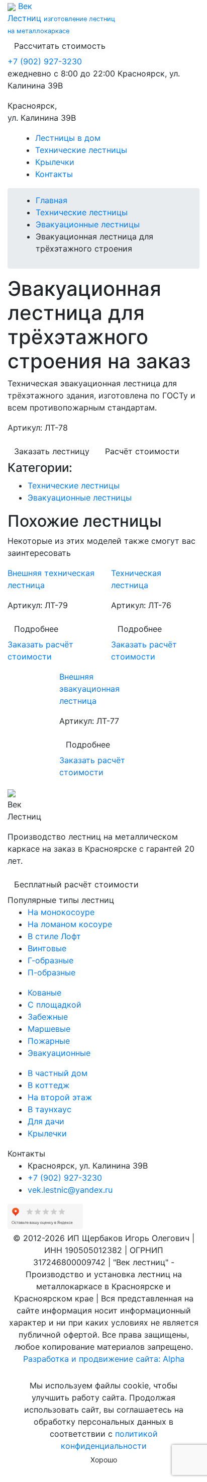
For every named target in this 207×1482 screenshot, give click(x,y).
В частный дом (57, 1073)
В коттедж (48, 1085)
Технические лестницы (81, 150)
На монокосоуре (61, 912)
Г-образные (50, 960)
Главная (51, 200)
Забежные (48, 1017)
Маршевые (49, 1029)
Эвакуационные (59, 1053)
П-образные (51, 972)
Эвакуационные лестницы (88, 224)
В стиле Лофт (54, 936)
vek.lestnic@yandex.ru (70, 1190)
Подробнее (36, 629)
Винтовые (47, 948)
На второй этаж (60, 1097)
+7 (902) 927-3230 (45, 61)
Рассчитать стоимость (60, 46)
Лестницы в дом (67, 138)
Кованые (44, 992)
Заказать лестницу (51, 451)
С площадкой (54, 1005)
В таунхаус (49, 1109)
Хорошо (103, 1459)
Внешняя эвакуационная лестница (89, 689)
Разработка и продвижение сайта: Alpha (103, 1359)
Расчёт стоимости (142, 451)
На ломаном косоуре (70, 924)
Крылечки (54, 162)
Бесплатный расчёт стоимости (76, 884)
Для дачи (46, 1121)
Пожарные (49, 1041)
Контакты (54, 174)
